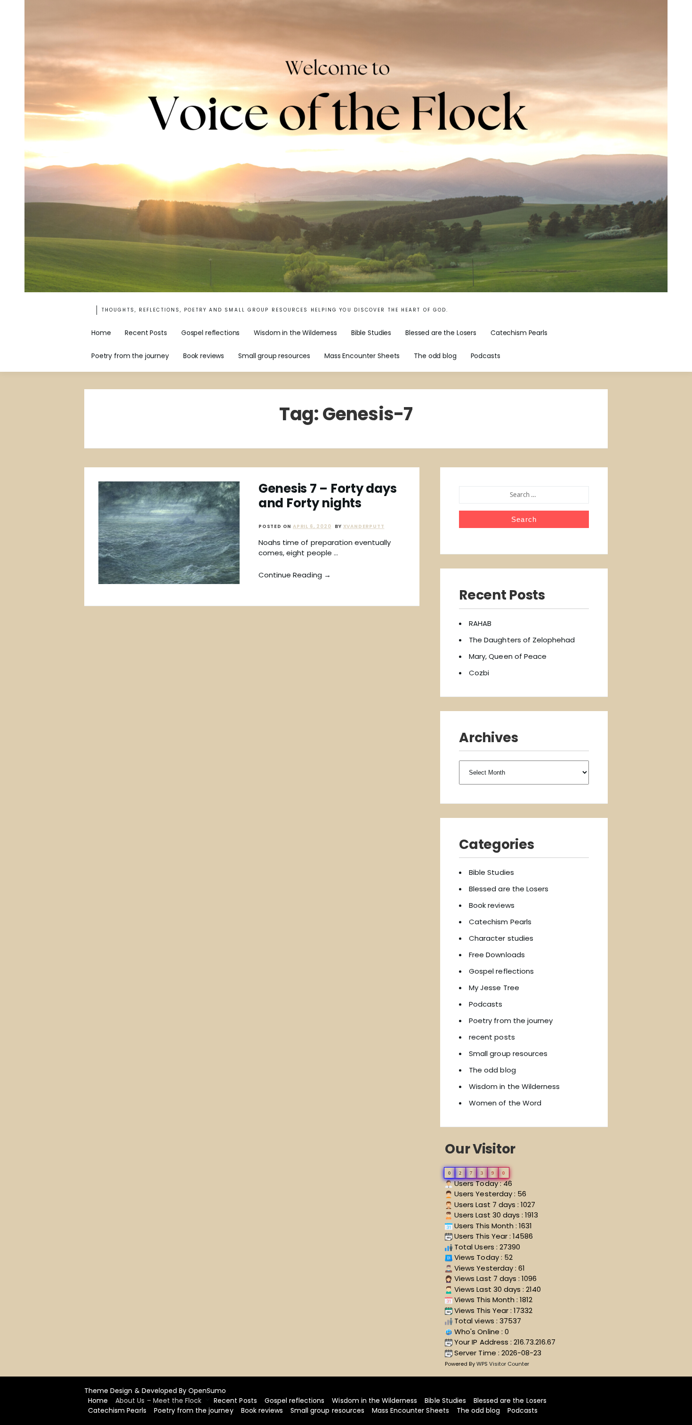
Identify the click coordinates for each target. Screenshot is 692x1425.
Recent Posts (146, 332)
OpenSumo (207, 1390)
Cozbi (479, 673)
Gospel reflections (210, 332)
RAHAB (480, 623)
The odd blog (435, 355)
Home (101, 332)
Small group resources (274, 355)
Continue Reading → (294, 575)
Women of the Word (505, 1103)
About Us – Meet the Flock (158, 1400)
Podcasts (485, 355)
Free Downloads (497, 955)
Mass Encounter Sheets (362, 355)
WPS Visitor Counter (503, 1364)
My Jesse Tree (494, 988)
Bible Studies (371, 332)
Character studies (501, 938)
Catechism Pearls (519, 332)
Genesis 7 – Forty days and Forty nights (327, 496)
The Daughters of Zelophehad (522, 640)
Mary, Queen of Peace (508, 656)
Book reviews (203, 355)
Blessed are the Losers (440, 332)
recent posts (492, 1037)
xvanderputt (364, 526)
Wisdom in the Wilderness (295, 332)
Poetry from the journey (130, 355)
